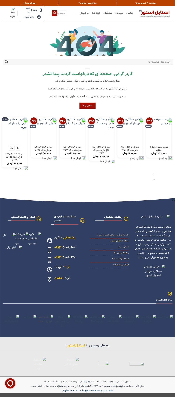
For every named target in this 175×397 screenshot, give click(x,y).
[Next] (161, 178)
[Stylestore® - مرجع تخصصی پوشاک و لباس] (155, 13)
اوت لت (95, 13)
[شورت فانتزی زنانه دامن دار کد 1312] (130, 129)
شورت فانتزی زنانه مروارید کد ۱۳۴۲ (43, 149)
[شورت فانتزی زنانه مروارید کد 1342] (43, 129)
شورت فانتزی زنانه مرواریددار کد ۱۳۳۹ (72, 149)
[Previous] (170, 178)
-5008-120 (65, 257)
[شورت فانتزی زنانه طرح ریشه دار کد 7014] (14, 129)
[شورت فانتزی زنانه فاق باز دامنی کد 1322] (101, 129)
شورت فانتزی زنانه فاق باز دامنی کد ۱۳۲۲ (101, 150)
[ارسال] (54, 13)
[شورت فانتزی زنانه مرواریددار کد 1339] (72, 129)
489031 (86, 382)
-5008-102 (65, 247)
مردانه (119, 13)
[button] (12, 13)
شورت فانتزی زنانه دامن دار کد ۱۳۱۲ (130, 149)
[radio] (18, 148)
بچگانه (108, 13)
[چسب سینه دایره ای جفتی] (158, 129)
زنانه (130, 13)
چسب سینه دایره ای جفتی (159, 149)
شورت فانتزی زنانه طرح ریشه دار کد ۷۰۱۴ (14, 157)
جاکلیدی (84, 13)
